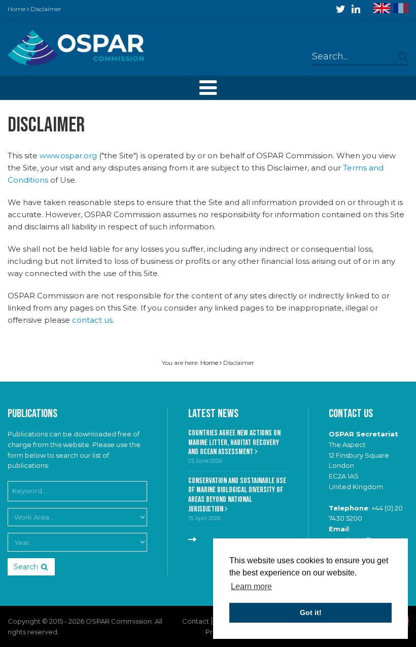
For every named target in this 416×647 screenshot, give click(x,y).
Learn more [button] (251, 586)
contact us (92, 320)
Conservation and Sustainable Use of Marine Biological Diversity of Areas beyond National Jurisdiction (237, 495)
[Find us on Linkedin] (356, 9)
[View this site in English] (381, 8)
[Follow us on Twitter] (340, 9)
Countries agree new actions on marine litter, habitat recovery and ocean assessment (234, 442)
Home (16, 9)
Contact (195, 621)
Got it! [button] (311, 612)
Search (26, 566)
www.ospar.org (68, 155)
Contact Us (351, 414)
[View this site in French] (400, 8)
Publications (32, 414)
